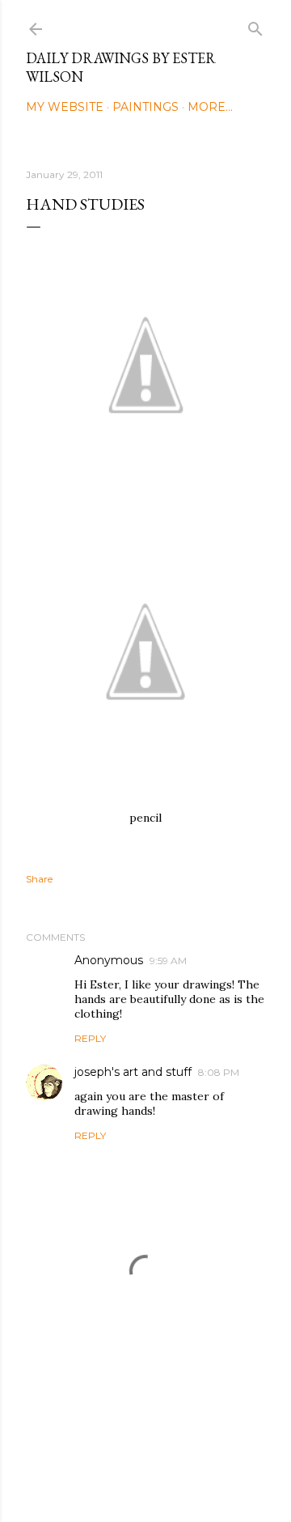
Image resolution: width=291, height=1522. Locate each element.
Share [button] (39, 879)
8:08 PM (218, 1072)
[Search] (255, 25)
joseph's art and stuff (133, 1072)
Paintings (145, 107)
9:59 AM (168, 960)
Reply (90, 1038)
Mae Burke (188, 1475)
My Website (64, 107)
